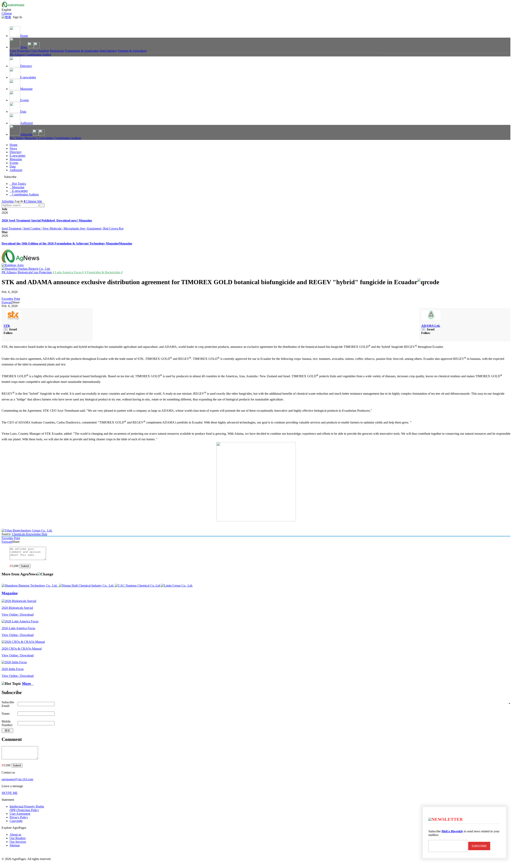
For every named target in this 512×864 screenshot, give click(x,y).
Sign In (17, 17)
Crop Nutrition (39, 50)
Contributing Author (38, 54)
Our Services (18, 841)
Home (24, 35)
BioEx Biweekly (452, 831)
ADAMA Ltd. (430, 325)
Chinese (7, 13)
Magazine (26, 88)
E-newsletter (28, 77)
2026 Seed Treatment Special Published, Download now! (40, 220)
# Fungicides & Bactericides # (104, 272)
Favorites (7, 298)
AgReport (26, 123)
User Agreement (20, 813)
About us (15, 834)
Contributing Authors (67, 138)
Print (17, 298)
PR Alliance (17, 54)
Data (23, 111)
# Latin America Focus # (68, 272)
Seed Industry (108, 50)
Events (24, 100)
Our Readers (18, 838)
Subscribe (26, 134)
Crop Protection (20, 50)
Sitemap (15, 845)
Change (46, 574)
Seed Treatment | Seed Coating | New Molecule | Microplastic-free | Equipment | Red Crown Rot (62, 228)
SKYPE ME (10, 793)
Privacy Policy (19, 817)
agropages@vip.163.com (17, 779)
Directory (26, 66)
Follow (8, 333)
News (24, 47)
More (28, 683)
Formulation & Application (82, 50)
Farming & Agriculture (132, 50)
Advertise (8, 201)
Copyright (16, 821)
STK (7, 325)
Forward (7, 302)
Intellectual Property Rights (27, 808)
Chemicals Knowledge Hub (29, 534)
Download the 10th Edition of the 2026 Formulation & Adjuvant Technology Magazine (60, 243)
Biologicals (57, 50)
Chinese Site (34, 201)
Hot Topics (17, 138)
